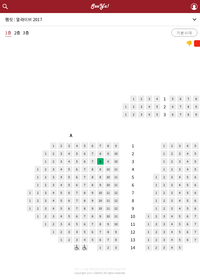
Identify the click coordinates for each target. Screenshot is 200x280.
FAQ (123, 269)
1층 (8, 32)
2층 (17, 32)
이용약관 (93, 269)
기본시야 (184, 32)
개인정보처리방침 (109, 269)
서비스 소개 (80, 269)
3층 (26, 32)
